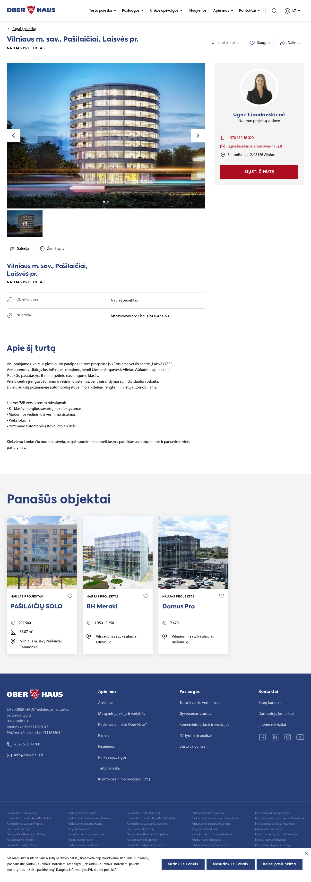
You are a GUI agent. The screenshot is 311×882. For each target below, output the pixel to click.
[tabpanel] (106, 135)
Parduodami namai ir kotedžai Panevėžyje (279, 818)
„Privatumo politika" (101, 870)
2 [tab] (108, 202)
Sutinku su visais (183, 864)
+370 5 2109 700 (27, 744)
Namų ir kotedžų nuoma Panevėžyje (276, 834)
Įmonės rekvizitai (272, 725)
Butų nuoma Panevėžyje (269, 829)
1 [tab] (104, 202)
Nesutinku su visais (230, 864)
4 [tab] (46, 584)
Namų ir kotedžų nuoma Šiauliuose (211, 834)
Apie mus (221, 10)
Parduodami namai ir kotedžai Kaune (89, 818)
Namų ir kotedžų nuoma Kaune (86, 834)
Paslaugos (130, 10)
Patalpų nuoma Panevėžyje (270, 840)
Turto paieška (100, 10)
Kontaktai (247, 10)
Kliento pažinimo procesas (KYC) (124, 779)
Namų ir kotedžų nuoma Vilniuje (26, 834)
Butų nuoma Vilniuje (18, 829)
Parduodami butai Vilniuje (22, 813)
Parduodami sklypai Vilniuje (23, 845)
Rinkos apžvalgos (163, 10)
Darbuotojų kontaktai (276, 714)
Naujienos (198, 10)
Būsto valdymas (192, 747)
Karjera (104, 736)
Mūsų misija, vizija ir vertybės (121, 714)
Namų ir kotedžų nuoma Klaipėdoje (148, 834)
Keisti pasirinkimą (279, 864)
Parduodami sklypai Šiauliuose (209, 845)
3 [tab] (42, 584)
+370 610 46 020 (241, 138)
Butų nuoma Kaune (78, 829)
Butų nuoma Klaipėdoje (140, 829)
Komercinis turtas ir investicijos (204, 725)
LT (294, 11)
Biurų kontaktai (271, 703)
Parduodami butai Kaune (82, 813)
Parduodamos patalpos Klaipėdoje (147, 823)
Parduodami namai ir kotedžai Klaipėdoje (151, 818)
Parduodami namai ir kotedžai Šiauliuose (215, 818)
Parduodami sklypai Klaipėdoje (145, 845)
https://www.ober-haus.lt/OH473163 (140, 316)
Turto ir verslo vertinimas (199, 703)
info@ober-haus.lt (28, 755)
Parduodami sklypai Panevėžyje (273, 845)
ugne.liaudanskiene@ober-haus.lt (255, 146)
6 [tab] (126, 584)
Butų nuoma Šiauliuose (204, 829)
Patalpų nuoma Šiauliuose (206, 840)
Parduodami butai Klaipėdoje (144, 813)
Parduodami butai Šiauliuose (208, 813)
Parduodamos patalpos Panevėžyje (275, 823)
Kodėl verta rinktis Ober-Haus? (122, 725)
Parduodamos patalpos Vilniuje (25, 823)
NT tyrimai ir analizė (196, 736)
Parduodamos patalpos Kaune (85, 823)
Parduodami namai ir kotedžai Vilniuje (29, 818)
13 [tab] (51, 584)
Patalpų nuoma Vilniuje (20, 840)
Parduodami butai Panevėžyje (272, 813)
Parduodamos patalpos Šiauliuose (211, 823)
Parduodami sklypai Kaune (83, 845)
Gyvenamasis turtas (195, 714)
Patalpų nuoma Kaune (80, 840)
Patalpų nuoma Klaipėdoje (142, 840)
